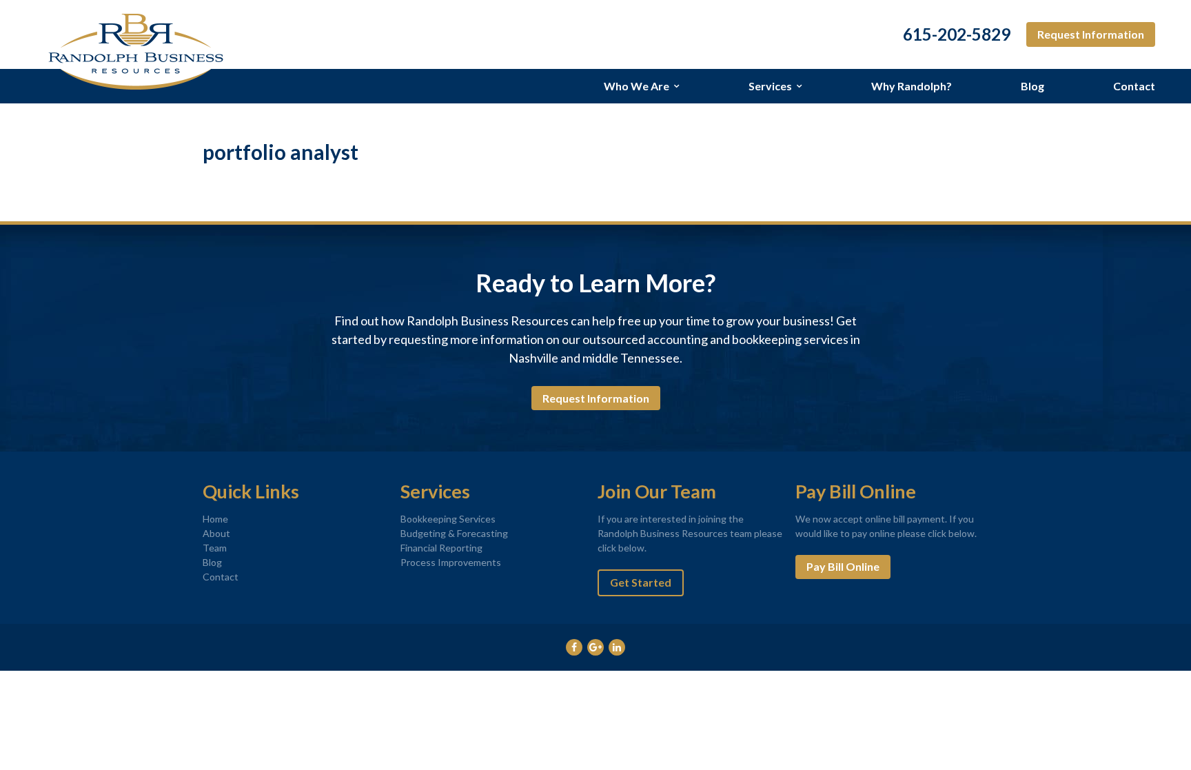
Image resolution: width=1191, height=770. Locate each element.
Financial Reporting (441, 548)
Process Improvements (450, 562)
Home (215, 519)
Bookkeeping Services (448, 519)
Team (215, 548)
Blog (1032, 85)
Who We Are (636, 85)
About (216, 533)
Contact (1134, 85)
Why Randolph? (911, 85)
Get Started (640, 582)
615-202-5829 (956, 34)
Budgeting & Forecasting (454, 533)
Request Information (1090, 34)
